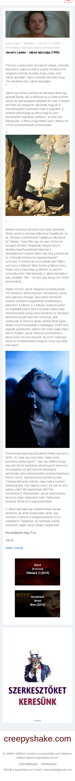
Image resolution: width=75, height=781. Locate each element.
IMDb (9, 548)
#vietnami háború (51, 48)
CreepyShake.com (23, 769)
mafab (19, 548)
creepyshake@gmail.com (57, 769)
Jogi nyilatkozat (28, 763)
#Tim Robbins (12, 48)
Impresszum (49, 763)
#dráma (37, 48)
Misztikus (29, 43)
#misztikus (27, 48)
